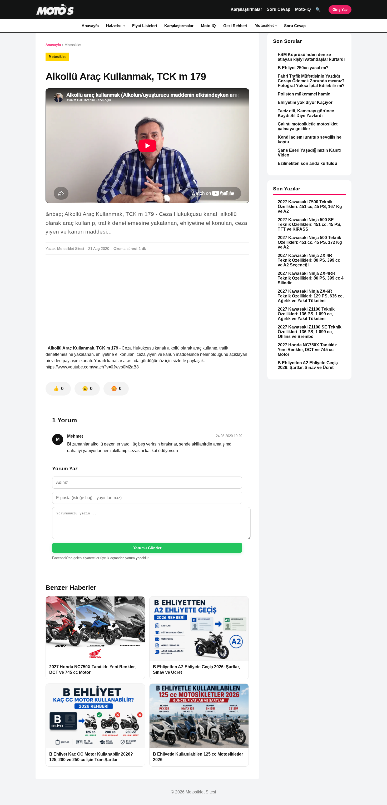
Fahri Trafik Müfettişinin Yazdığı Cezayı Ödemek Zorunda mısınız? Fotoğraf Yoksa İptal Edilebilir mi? (311, 81)
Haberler (114, 25)
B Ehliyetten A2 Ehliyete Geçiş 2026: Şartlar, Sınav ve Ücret (308, 365)
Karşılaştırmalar (246, 9)
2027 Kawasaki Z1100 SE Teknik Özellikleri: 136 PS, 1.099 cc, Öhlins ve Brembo (309, 332)
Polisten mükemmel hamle (304, 94)
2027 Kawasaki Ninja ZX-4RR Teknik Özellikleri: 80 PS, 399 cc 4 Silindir (311, 278)
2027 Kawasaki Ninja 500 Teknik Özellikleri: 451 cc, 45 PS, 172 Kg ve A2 (310, 242)
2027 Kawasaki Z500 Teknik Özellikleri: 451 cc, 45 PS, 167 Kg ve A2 (310, 207)
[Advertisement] (147, 298)
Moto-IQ (303, 9)
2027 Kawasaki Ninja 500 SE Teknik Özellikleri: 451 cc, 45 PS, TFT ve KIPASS (309, 224)
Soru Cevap (278, 9)
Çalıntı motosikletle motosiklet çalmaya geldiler (308, 126)
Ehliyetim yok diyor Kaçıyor (305, 102)
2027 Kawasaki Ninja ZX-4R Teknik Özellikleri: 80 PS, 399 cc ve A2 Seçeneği (309, 260)
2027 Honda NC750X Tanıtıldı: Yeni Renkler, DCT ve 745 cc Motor (307, 350)
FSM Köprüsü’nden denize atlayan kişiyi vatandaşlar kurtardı (311, 57)
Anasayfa (90, 25)
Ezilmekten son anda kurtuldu (307, 163)
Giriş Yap (340, 10)
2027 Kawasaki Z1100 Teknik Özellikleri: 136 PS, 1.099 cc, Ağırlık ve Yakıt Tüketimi (306, 314)
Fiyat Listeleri (144, 25)
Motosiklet (264, 25)
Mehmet (75, 436)
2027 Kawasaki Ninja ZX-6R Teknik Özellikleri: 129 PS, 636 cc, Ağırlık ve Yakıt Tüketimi (311, 296)
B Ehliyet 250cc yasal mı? (303, 67)
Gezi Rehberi (235, 25)
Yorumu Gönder (147, 548)
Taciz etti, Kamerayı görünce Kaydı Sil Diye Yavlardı (306, 113)
